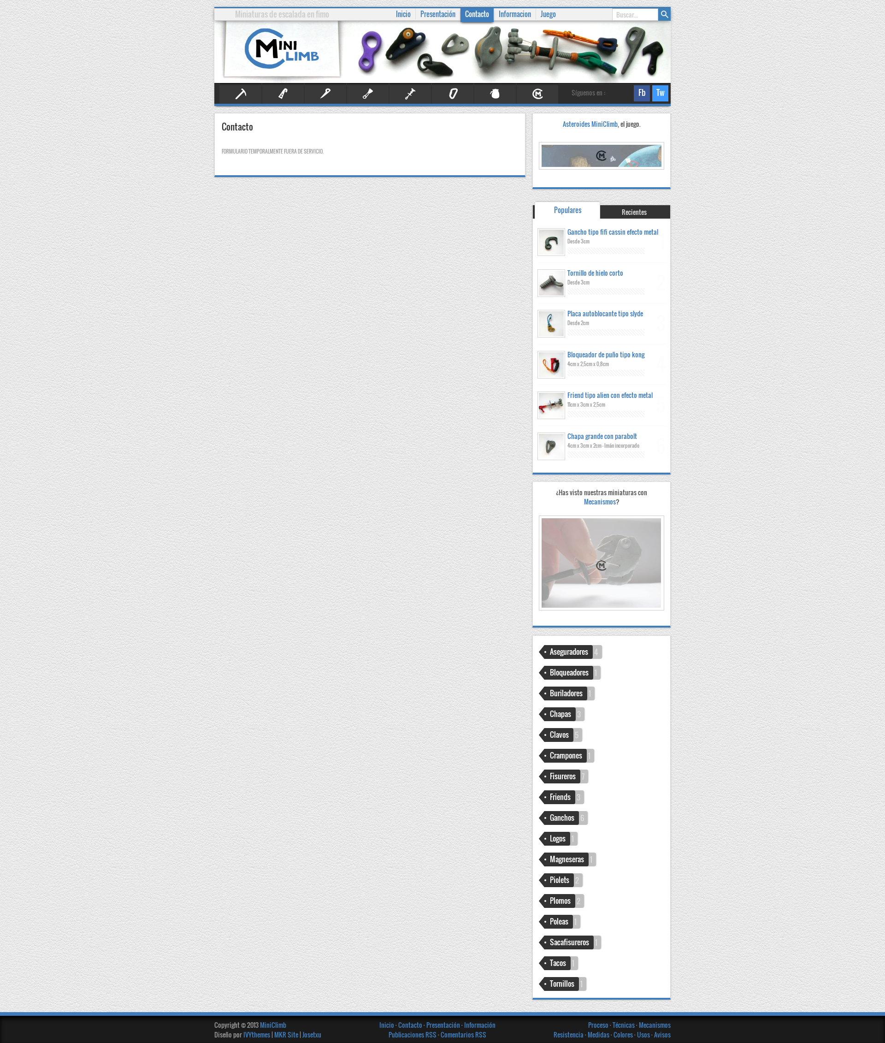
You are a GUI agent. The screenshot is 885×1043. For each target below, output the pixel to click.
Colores (624, 1034)
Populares (567, 210)
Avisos (662, 1034)
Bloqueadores (569, 672)
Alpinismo (240, 93)
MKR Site (286, 1034)
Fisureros (368, 93)
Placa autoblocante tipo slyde (605, 313)
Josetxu (311, 1034)
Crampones (566, 755)
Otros (495, 93)
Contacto (477, 14)
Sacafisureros (569, 942)
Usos (644, 1034)
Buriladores (566, 693)
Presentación (443, 1025)
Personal (537, 93)
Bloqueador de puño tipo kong (605, 354)
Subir (871, 1029)
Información (480, 1025)
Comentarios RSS (463, 1034)
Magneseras (567, 859)
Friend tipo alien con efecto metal (610, 395)
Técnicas (624, 1025)
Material (452, 93)
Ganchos (562, 817)
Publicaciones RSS (413, 1034)
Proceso (599, 1025)
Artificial (283, 93)
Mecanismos (602, 501)
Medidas (599, 1034)
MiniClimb (273, 1025)
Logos (558, 838)
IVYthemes (256, 1034)
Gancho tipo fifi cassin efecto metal (612, 232)
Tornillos (562, 983)
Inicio (387, 1025)
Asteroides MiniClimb (590, 124)
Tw (658, 94)
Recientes (634, 212)
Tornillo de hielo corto (595, 273)
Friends (410, 93)
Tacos (558, 962)
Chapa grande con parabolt (602, 436)
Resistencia (569, 1034)
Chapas (560, 713)
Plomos (560, 900)
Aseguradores (569, 651)
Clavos (325, 93)
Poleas (559, 921)
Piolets (559, 879)
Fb (640, 94)
